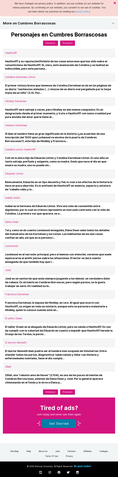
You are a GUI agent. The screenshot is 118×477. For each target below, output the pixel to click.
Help (28, 451)
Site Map (14, 451)
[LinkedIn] (77, 472)
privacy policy (82, 11)
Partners (72, 451)
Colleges (103, 451)
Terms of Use (51, 456)
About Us (43, 451)
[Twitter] (68, 472)
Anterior (50, 43)
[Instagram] (50, 472)
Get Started (59, 423)
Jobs (57, 451)
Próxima (67, 43)
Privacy (69, 456)
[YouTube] (40, 472)
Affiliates (87, 451)
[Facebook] (59, 472)
